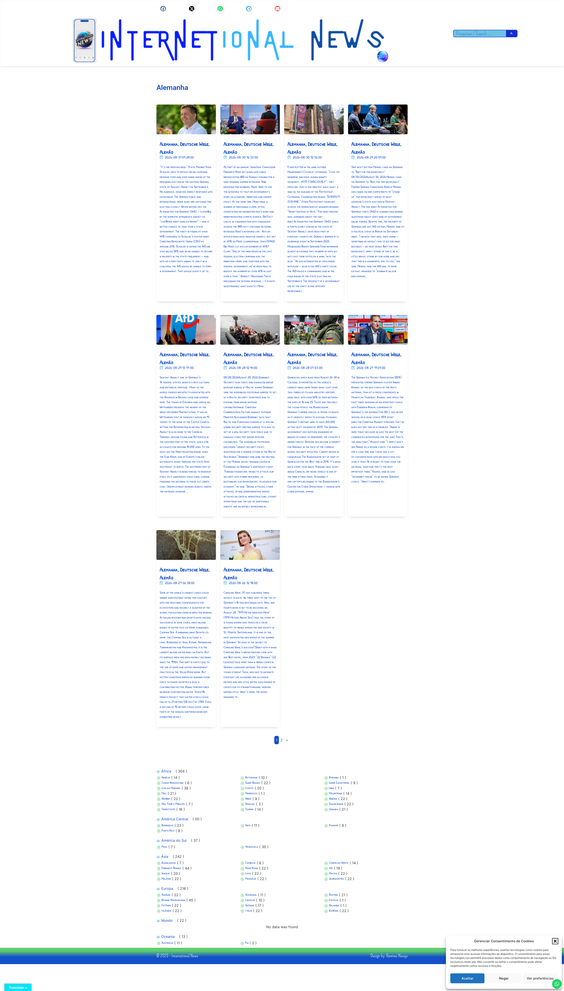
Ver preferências (540, 978)
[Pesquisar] (511, 33)
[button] (555, 941)
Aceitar (467, 978)
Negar (504, 978)
